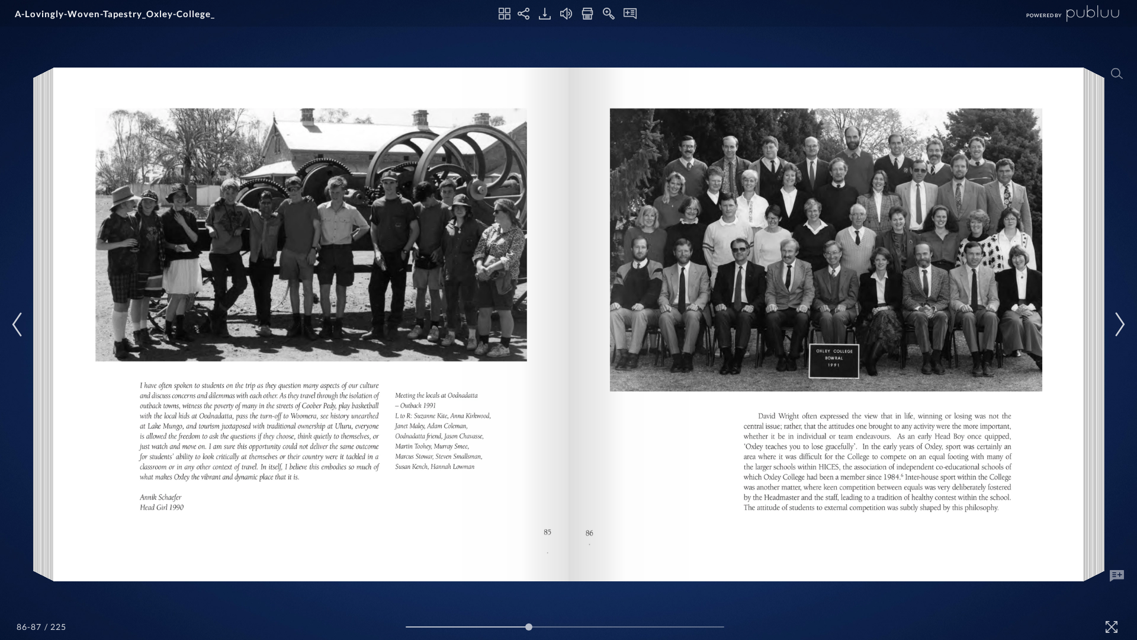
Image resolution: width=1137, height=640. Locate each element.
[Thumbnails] (504, 13)
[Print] (587, 13)
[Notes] (630, 13)
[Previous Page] (19, 324)
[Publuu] (1063, 13)
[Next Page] (1118, 324)
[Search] (1117, 73)
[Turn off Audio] (566, 13)
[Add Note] (1117, 576)
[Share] (523, 13)
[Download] (545, 13)
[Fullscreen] (1111, 627)
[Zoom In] (608, 13)
